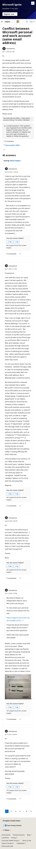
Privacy (13, 838)
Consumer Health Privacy (10, 840)
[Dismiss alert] (32, 3)
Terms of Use (26, 840)
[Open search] (27, 21)
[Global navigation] (2, 21)
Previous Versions (19, 835)
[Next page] (31, 811)
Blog (28, 835)
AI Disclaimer (6, 835)
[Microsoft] (18, 21)
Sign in (32, 22)
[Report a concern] (4, 149)
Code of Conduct (7, 843)
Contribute (5, 838)
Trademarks (20, 843)
